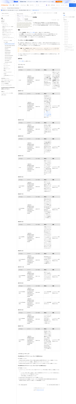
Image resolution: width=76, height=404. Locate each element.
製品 (58, 19)
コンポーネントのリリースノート (48, 12)
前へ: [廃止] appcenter (23, 384)
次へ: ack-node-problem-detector (52, 384)
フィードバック (41, 389)
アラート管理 (32, 32)
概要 (35, 12)
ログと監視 (55, 12)
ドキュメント (3, 8)
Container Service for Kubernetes (13, 8)
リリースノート (39, 12)
